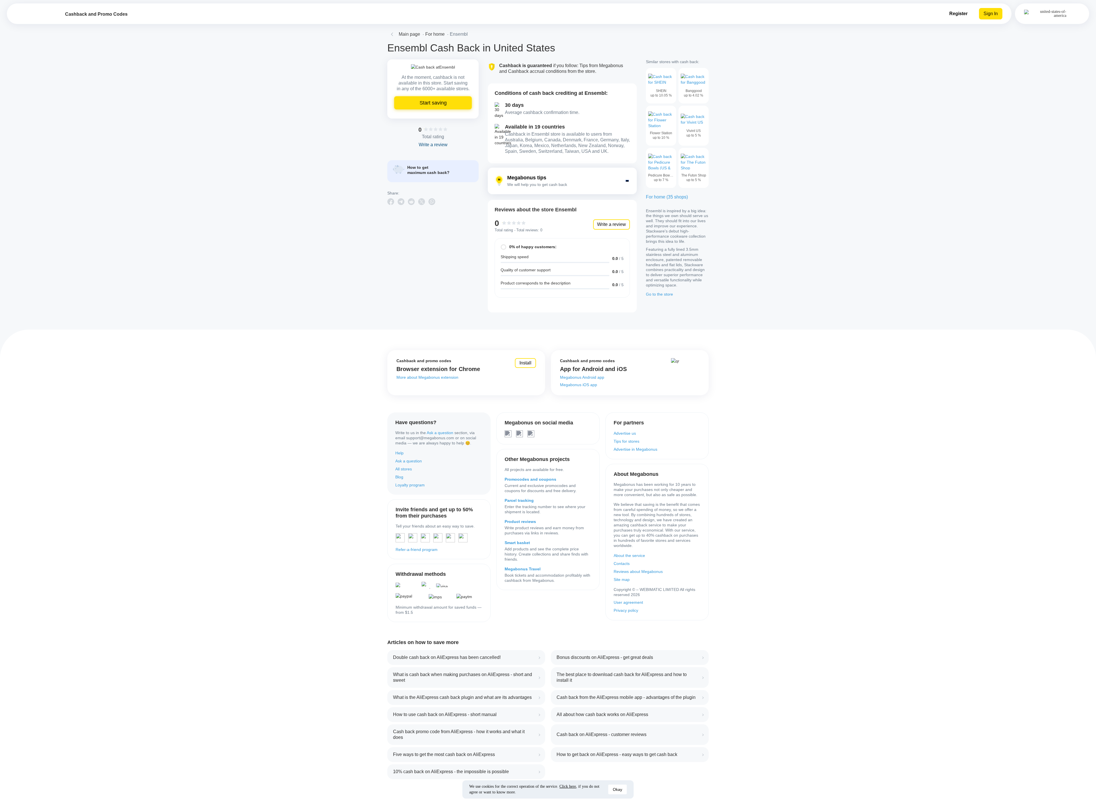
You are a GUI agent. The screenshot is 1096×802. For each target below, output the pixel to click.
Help (399, 453)
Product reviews (520, 521)
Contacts (622, 563)
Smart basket (517, 542)
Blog (399, 477)
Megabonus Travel (523, 569)
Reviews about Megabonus (638, 571)
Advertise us (625, 433)
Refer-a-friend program (417, 549)
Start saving (433, 103)
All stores (403, 469)
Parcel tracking (519, 500)
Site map (622, 579)
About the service (629, 555)
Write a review (611, 224)
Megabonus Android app (582, 377)
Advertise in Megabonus (635, 449)
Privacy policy (626, 610)
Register (958, 13)
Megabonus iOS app (578, 384)
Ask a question (440, 432)
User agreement (628, 602)
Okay (617, 789)
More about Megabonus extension (427, 377)
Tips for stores (626, 441)
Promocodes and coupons (530, 479)
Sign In (991, 13)
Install (525, 362)
